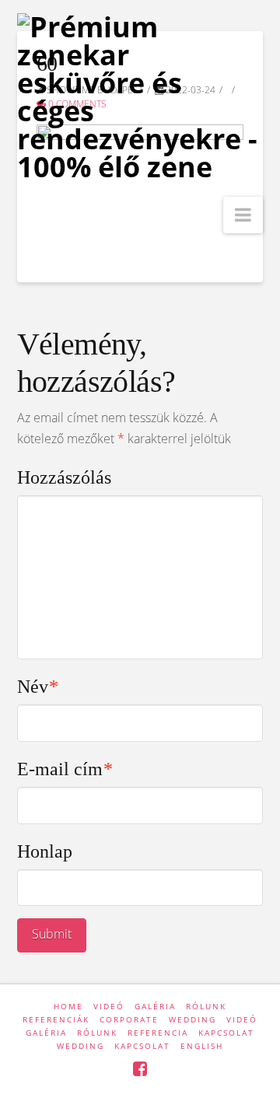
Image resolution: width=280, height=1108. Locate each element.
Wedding (192, 1019)
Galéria (155, 1006)
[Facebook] (140, 1069)
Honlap (44, 851)
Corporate (129, 1019)
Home (68, 1006)
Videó (108, 1006)
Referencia (158, 1032)
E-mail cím (65, 769)
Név (38, 686)
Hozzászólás (64, 477)
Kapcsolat (226, 1032)
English (201, 1045)
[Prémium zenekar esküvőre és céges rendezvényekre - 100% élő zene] (140, 97)
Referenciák (56, 1019)
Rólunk (206, 1006)
